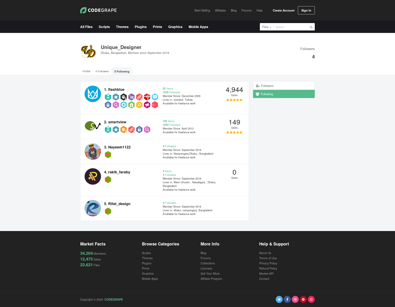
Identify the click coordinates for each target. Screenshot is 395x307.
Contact (264, 279)
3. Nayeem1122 (117, 147)
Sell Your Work (210, 273)
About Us (265, 253)
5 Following (121, 71)
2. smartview (115, 122)
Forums (206, 258)
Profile (86, 71)
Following (266, 94)
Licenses (206, 268)
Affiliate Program (211, 279)
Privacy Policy (268, 263)
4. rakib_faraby (117, 172)
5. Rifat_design (117, 203)
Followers (307, 49)
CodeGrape (114, 299)
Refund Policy (268, 268)
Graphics (148, 273)
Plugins (146, 263)
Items (168, 88)
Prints (145, 268)
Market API (266, 273)
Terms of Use (268, 258)
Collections (208, 263)
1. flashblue (114, 89)
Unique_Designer (121, 46)
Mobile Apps (150, 279)
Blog (203, 253)
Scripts (146, 253)
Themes (147, 258)
